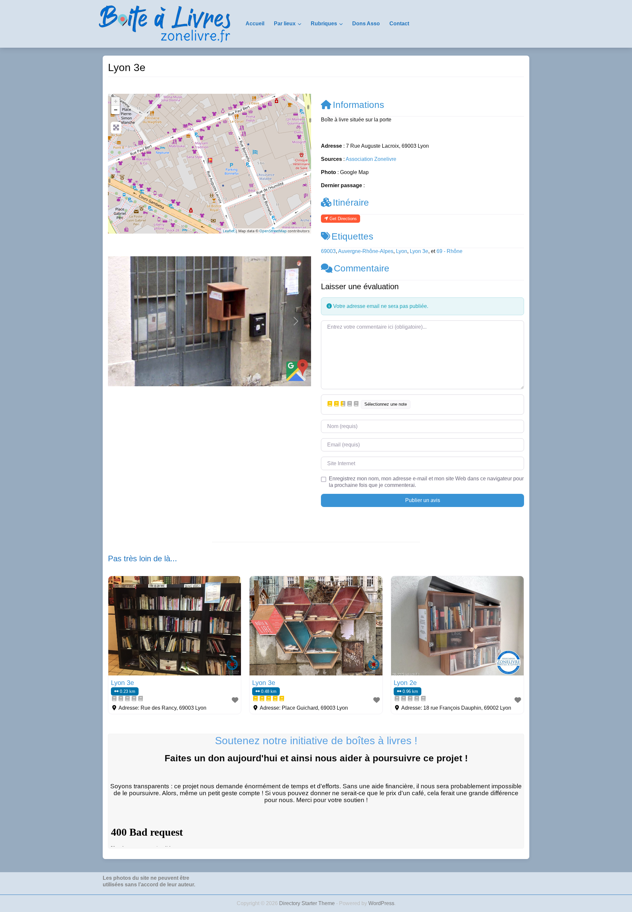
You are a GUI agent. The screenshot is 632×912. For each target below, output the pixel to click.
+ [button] (116, 101)
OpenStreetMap (273, 230)
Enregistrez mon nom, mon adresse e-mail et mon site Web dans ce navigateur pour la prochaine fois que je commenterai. (426, 482)
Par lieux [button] (285, 23)
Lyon (401, 251)
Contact (399, 23)
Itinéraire (351, 202)
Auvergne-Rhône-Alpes (365, 251)
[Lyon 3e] (210, 161)
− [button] (116, 109)
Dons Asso (366, 23)
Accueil (255, 23)
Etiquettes (352, 236)
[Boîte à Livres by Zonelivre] (164, 23)
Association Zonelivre (371, 159)
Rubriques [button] (324, 23)
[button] (123, 321)
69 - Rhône (449, 251)
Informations (358, 105)
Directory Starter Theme (307, 903)
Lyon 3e (419, 251)
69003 (328, 251)
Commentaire (361, 268)
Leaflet (228, 230)
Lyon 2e (405, 682)
